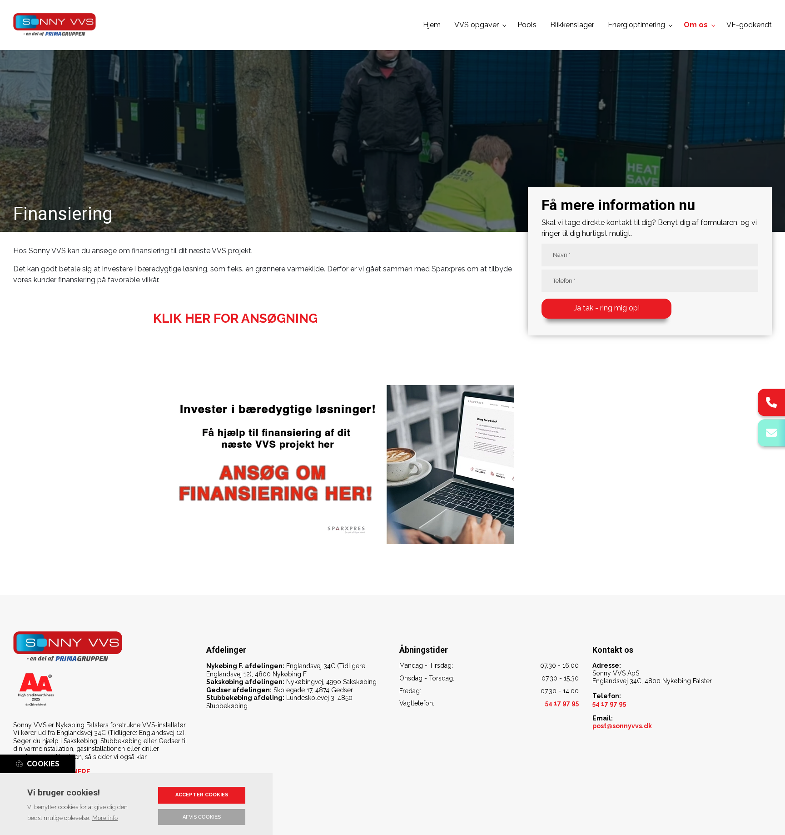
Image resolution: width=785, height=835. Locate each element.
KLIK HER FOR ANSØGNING (235, 318)
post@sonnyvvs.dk (622, 726)
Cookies (43, 764)
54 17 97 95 (609, 703)
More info (105, 818)
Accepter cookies (202, 795)
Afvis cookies (202, 817)
